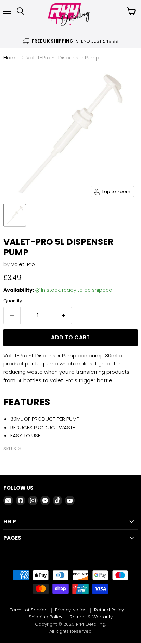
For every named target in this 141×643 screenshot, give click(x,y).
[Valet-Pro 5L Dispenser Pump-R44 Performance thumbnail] (15, 215)
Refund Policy (109, 610)
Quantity (12, 300)
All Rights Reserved (70, 631)
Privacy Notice (71, 610)
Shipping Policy (45, 617)
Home (11, 57)
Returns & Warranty (91, 617)
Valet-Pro (23, 264)
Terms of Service (29, 610)
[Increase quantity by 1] (63, 315)
